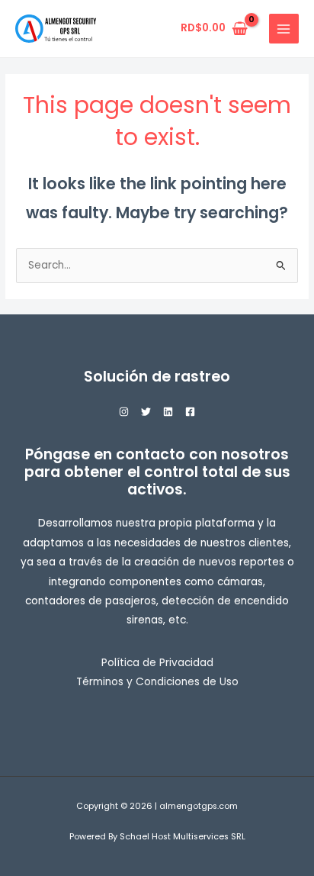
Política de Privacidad (157, 662)
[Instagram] (124, 412)
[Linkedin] (168, 412)
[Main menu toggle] (284, 28)
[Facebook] (190, 412)
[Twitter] (146, 412)
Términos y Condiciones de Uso (157, 682)
